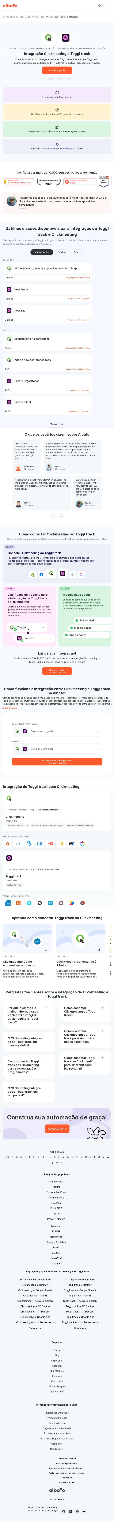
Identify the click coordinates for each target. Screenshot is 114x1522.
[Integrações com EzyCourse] (72, 843)
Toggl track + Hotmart (79, 1284)
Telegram (56, 1202)
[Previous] (53, 516)
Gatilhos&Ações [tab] (42, 252)
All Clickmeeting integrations (35, 1279)
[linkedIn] (70, 1511)
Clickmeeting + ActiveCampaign (35, 1300)
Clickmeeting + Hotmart (35, 1284)
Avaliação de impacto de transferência (66, 1473)
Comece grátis (57, 70)
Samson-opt (56, 1181)
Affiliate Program (57, 1386)
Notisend (56, 1226)
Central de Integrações (13, 17)
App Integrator (57, 1371)
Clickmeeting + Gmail (35, 1295)
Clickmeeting (38, 17)
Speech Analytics (56, 1242)
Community (57, 1381)
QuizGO (56, 1252)
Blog (57, 1355)
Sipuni (56, 1186)
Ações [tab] (77, 252)
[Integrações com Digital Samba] (50, 843)
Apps (27, 17)
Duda (56, 1247)
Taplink (56, 1213)
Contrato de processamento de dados (66, 1468)
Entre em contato (67, 1482)
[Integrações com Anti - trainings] (18, 843)
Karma (56, 1263)
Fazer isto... (17, 741)
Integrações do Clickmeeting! (78, 278)
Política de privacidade (66, 1463)
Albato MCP (57, 1443)
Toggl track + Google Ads (79, 1316)
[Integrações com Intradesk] (40, 903)
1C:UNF (56, 1231)
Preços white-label (57, 1418)
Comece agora (57, 1128)
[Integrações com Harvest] (18, 903)
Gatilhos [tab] (62, 252)
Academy (57, 1365)
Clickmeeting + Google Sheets (35, 1290)
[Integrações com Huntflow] (29, 903)
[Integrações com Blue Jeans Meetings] (40, 843)
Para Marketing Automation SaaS (57, 1438)
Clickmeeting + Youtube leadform (35, 1322)
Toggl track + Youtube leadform (80, 1322)
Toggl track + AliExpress (80, 1311)
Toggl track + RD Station (80, 1306)
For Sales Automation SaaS (57, 1433)
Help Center (57, 1360)
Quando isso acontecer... (25, 724)
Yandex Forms (56, 1197)
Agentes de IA (57, 1391)
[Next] (61, 516)
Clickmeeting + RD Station (35, 1306)
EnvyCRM (56, 1258)
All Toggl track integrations (80, 1279)
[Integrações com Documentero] (8, 903)
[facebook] (63, 1511)
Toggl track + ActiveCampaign (80, 1300)
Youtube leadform (56, 1192)
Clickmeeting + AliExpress (35, 1311)
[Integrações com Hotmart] (8, 843)
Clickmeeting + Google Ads (35, 1316)
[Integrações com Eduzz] (61, 843)
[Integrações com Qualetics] (82, 903)
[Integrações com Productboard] (72, 903)
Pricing (57, 1350)
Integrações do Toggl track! (79, 299)
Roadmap (57, 1376)
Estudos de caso (57, 1423)
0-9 (7, 1156)
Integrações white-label (57, 1412)
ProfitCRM (56, 1208)
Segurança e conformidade (57, 1428)
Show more (35, 1328)
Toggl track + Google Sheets (80, 1290)
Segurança (67, 1477)
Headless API (57, 1449)
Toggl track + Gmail (80, 1295)
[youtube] (77, 1511)
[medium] (84, 1511)
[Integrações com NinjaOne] (50, 903)
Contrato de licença (67, 1458)
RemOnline (56, 1236)
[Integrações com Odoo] (61, 903)
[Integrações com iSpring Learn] (82, 843)
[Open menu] (108, 6)
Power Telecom (56, 1218)
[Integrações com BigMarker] (29, 843)
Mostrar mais (57, 424)
